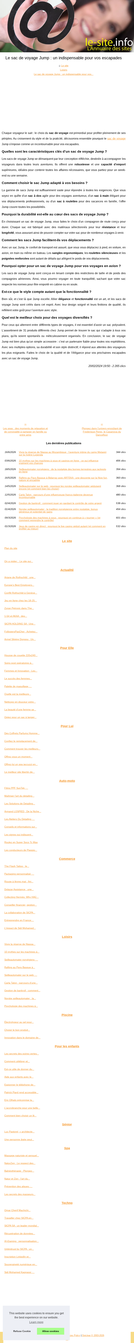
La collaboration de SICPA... (19, 912)
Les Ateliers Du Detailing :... (19, 819)
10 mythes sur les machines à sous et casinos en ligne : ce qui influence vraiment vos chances (58, 461)
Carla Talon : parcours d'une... (21, 982)
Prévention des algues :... (18, 1186)
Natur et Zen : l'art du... (17, 1178)
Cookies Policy (72, 1335)
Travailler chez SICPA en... (19, 1218)
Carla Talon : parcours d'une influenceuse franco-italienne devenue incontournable (56, 495)
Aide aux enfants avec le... (19, 1076)
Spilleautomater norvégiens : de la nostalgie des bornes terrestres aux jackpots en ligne (62, 470)
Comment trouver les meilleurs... (22, 748)
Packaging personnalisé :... (19, 873)
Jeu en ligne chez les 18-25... (20, 600)
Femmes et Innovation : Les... (20, 670)
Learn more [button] (36, 1322)
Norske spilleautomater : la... (20, 998)
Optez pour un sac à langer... (20, 717)
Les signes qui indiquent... (18, 834)
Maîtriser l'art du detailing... (19, 795)
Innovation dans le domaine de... (22, 1037)
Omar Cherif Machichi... (17, 1210)
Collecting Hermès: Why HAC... (21, 897)
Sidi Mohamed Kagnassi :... (19, 1272)
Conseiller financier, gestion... (20, 904)
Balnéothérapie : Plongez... (19, 1170)
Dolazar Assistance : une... (19, 889)
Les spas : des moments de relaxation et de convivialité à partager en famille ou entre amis (25, 431)
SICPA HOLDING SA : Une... (19, 623)
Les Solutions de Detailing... (19, 803)
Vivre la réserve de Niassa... (19, 944)
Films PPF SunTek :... (16, 788)
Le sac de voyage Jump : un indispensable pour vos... (63, 74)
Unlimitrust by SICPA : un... (19, 1249)
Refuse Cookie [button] (22, 1331)
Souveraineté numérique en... (20, 1264)
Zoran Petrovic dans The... (19, 608)
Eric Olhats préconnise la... (19, 1100)
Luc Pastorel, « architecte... (19, 1131)
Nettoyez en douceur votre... (20, 701)
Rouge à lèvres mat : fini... (18, 881)
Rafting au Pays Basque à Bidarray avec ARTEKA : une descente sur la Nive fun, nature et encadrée (63, 479)
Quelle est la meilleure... (17, 694)
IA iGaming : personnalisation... (21, 1241)
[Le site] (67, 26)
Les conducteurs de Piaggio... (20, 850)
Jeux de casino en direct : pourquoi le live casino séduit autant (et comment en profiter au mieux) (62, 527)
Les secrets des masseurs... (19, 1194)
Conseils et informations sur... (20, 826)
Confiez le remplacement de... (21, 741)
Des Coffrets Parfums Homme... (22, 733)
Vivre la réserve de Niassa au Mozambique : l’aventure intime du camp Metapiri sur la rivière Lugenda (62, 453)
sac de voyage (116, 138)
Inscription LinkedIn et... (17, 1256)
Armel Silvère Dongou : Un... (20, 639)
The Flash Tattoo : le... (16, 866)
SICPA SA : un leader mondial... (21, 1225)
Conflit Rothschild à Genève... (20, 592)
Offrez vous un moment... (18, 756)
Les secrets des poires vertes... (21, 1053)
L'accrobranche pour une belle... (22, 1107)
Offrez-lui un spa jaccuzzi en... (21, 764)
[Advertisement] (63, 102)
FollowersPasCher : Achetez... (21, 631)
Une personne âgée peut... (19, 1139)
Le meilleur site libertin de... (19, 772)
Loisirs (63, 69)
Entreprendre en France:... (19, 920)
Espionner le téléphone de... (19, 1084)
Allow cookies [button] (50, 1331)
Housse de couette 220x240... (21, 655)
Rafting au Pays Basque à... (19, 967)
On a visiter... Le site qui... (18, 561)
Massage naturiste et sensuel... (21, 1155)
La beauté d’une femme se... (20, 709)
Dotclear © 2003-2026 (93, 1335)
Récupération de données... (19, 1233)
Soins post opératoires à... (18, 663)
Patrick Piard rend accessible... (21, 1092)
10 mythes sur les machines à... (21, 951)
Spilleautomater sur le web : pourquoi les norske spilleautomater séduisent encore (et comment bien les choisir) (60, 487)
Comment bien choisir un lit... (20, 1115)
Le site (64, 65)
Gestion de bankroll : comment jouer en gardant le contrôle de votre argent (60, 503)
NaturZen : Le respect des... (19, 1163)
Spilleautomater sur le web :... (20, 975)
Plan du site (10, 548)
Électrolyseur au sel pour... (19, 1022)
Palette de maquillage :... (18, 686)
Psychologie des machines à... (21, 1006)
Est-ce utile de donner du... (19, 1069)
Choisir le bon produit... (17, 1030)
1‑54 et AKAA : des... (15, 616)
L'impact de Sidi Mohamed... (20, 928)
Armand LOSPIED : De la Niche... (22, 811)
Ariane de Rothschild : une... (20, 577)
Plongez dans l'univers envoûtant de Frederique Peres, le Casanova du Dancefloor (102, 431)
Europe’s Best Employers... (19, 585)
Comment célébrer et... (17, 1061)
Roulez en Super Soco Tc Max (21, 842)
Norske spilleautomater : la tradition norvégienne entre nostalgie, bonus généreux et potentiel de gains (58, 510)
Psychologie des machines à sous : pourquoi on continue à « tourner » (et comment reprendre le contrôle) (59, 519)
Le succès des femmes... (18, 678)
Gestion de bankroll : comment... (22, 990)
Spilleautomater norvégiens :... (21, 959)
